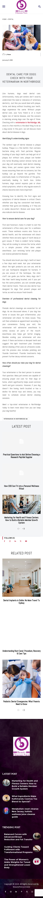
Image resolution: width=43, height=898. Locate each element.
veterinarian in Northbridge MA (16, 419)
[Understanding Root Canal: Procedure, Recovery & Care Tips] (21, 628)
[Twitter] (21, 541)
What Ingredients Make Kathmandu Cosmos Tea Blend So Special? (24, 799)
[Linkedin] (15, 541)
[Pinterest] (21, 892)
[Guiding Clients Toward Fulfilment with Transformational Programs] (37, 848)
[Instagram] (10, 541)
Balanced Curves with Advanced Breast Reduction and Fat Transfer (18, 837)
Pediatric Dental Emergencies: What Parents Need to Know (21, 703)
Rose (9, 54)
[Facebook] (4, 541)
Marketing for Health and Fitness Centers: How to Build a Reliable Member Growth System (21, 520)
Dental (11, 19)
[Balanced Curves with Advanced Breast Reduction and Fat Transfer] (37, 836)
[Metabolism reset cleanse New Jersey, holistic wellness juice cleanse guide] (6, 810)
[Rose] (3, 54)
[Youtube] (26, 541)
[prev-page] (19, 528)
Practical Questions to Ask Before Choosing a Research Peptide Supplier (21, 456)
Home (4, 19)
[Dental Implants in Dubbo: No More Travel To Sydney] (21, 578)
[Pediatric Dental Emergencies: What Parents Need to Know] (21, 679)
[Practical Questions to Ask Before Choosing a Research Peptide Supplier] (21, 441)
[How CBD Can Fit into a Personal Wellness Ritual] (21, 472)
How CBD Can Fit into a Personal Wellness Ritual (21, 487)
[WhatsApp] (32, 892)
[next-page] (23, 528)
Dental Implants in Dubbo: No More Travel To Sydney (21, 601)
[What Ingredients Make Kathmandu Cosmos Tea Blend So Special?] (6, 798)
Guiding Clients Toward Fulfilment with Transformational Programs (18, 849)
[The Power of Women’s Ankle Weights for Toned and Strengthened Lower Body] (37, 861)
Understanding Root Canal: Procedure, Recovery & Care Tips (22, 652)
